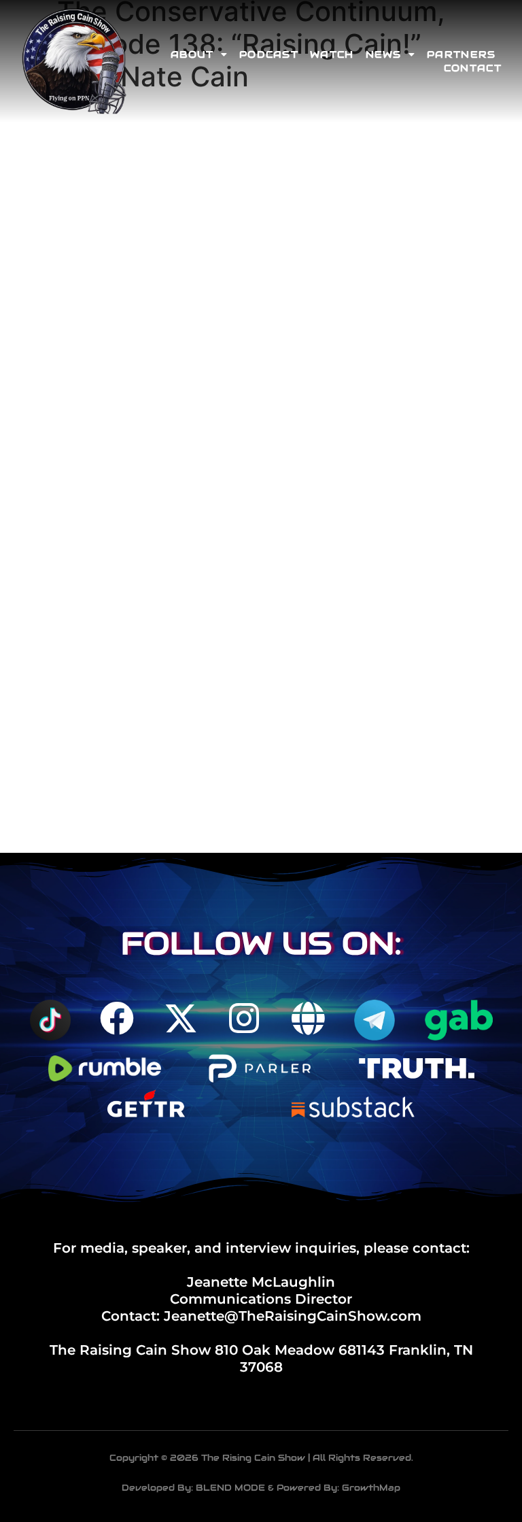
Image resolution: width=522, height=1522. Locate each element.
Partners (461, 54)
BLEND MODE (230, 1487)
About (192, 54)
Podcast (268, 54)
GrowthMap (371, 1487)
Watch (332, 54)
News (384, 54)
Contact (473, 68)
